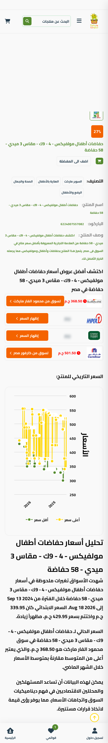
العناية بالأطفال (48, 181)
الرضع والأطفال (72, 192)
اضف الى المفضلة (73, 161)
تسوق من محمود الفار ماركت (37, 301)
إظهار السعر (29, 318)
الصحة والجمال (23, 181)
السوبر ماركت (73, 181)
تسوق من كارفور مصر (31, 352)
